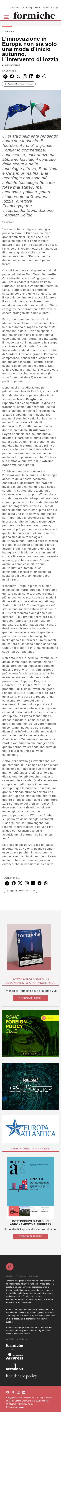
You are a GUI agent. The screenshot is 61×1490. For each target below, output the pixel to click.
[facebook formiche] (7, 1392)
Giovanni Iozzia (12, 65)
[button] (7, 17)
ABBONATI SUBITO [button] (30, 998)
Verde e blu (8, 31)
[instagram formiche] (18, 1392)
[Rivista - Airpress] (30, 1356)
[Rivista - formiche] (30, 1347)
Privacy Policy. (26, 1404)
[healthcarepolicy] (30, 1376)
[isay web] (21, 1407)
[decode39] (30, 1366)
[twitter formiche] (13, 1392)
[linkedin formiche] (23, 1392)
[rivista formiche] (30, 1188)
